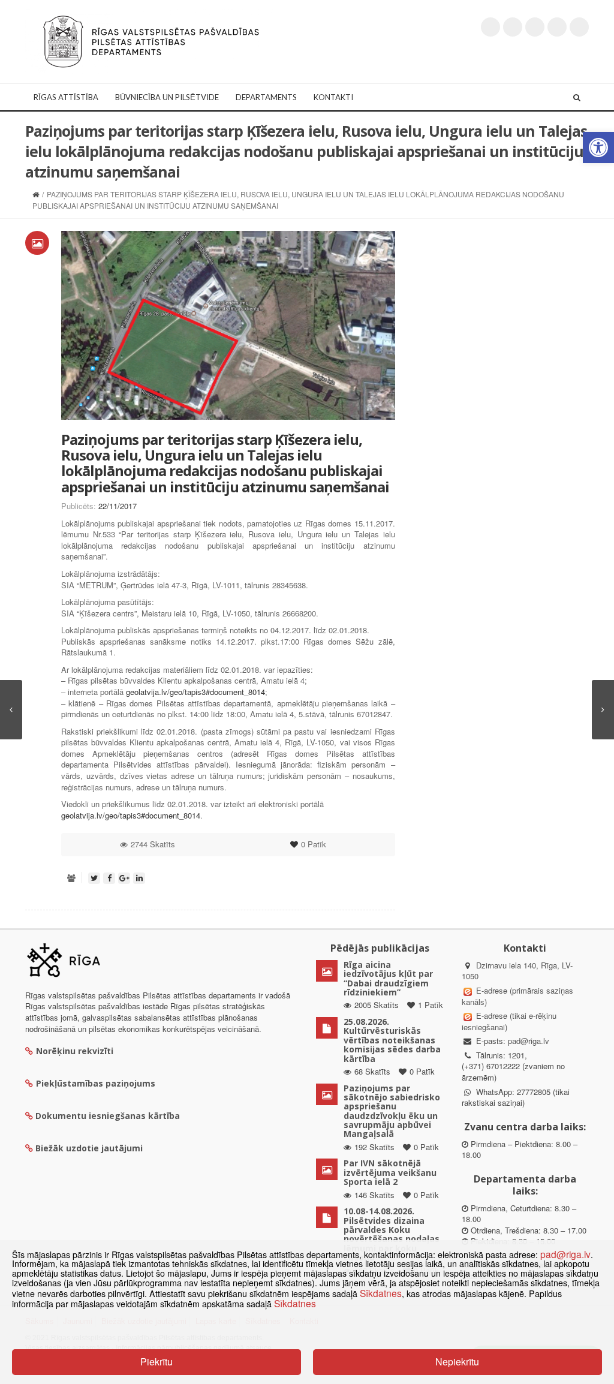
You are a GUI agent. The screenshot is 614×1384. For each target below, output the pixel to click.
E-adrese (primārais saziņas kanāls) (517, 996)
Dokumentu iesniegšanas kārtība (107, 1115)
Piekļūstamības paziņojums (95, 1083)
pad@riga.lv (528, 1040)
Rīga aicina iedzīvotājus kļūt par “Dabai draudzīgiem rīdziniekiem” (388, 978)
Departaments (266, 97)
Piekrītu (156, 1361)
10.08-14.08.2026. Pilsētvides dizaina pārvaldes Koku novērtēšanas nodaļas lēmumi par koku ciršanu (392, 1234)
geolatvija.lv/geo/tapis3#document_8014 (195, 691)
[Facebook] (512, 27)
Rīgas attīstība (66, 97)
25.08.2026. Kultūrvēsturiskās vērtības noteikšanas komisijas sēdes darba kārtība (392, 1040)
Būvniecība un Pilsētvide (167, 97)
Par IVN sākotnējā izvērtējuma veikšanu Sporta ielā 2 (390, 1172)
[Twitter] (490, 27)
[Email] (579, 27)
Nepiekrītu (457, 1361)
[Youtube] (534, 27)
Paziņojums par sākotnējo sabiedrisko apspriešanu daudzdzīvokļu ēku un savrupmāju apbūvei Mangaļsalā (392, 1111)
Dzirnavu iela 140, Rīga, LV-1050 (517, 970)
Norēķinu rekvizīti (74, 1051)
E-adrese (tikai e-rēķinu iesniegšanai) (509, 1021)
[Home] (35, 194)
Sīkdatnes (381, 1292)
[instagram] (557, 27)
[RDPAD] (151, 40)
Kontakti (333, 97)
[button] (598, 147)
